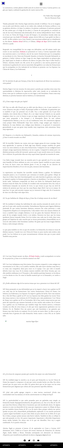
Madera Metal (17, 41)
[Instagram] (34, 440)
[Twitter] (29, 440)
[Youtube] (38, 440)
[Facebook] (25, 440)
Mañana (23, 52)
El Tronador (24, 37)
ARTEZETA (18, 445)
